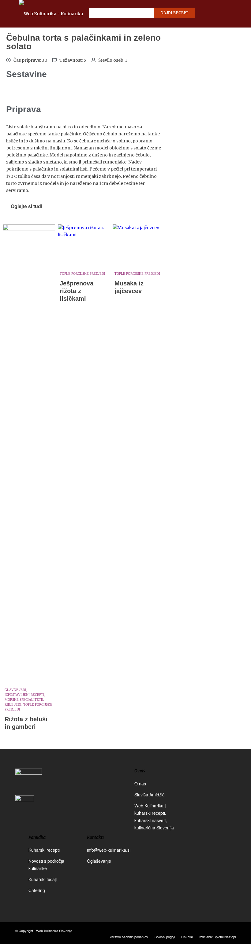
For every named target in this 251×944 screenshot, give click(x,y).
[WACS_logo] (24, 809)
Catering (36, 890)
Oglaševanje (99, 861)
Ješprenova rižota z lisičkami (76, 291)
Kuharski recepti (44, 850)
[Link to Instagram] (222, 930)
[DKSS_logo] (28, 781)
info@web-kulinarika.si (108, 850)
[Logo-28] (60, 14)
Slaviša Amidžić (149, 795)
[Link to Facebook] (212, 930)
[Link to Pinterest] (231, 930)
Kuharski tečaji (42, 879)
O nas (140, 784)
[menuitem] (129, 936)
